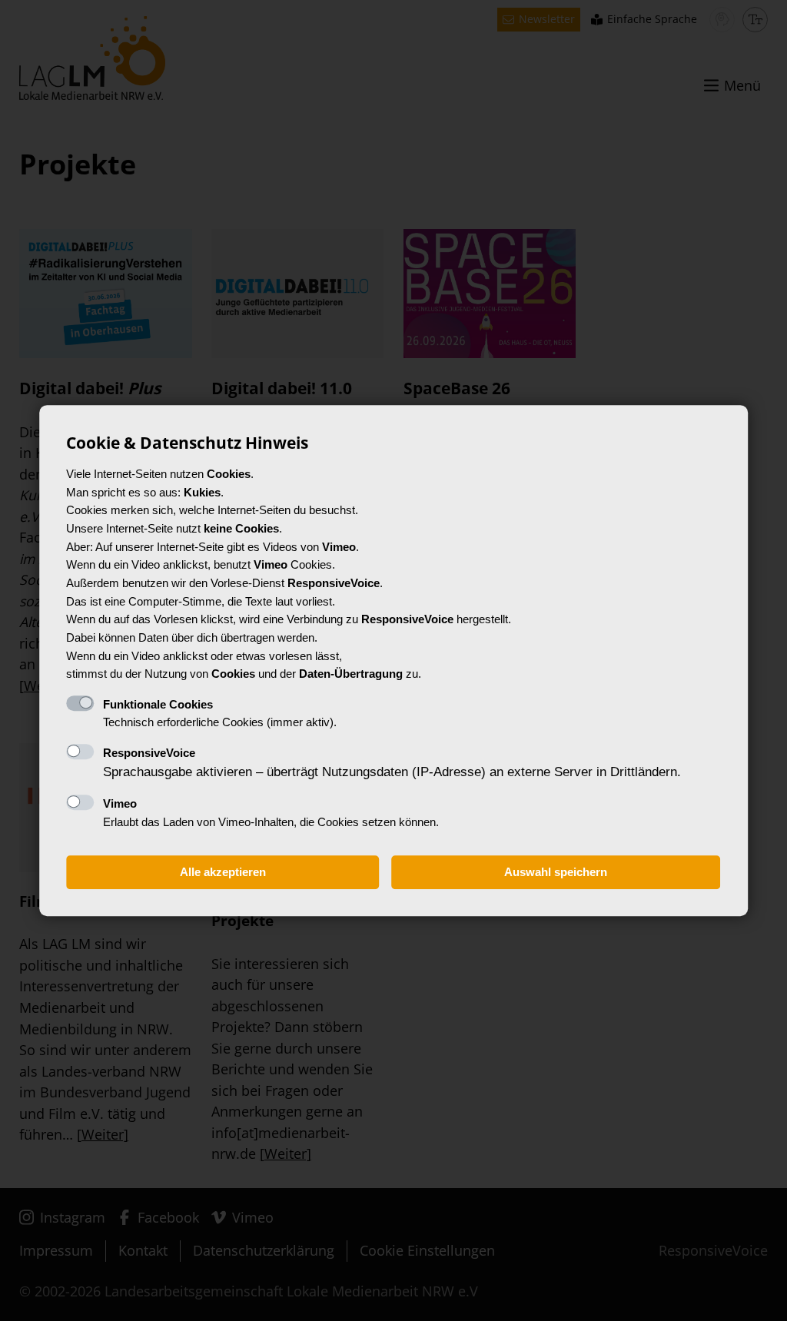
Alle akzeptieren (223, 872)
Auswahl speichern (555, 872)
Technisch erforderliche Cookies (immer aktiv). (220, 713)
